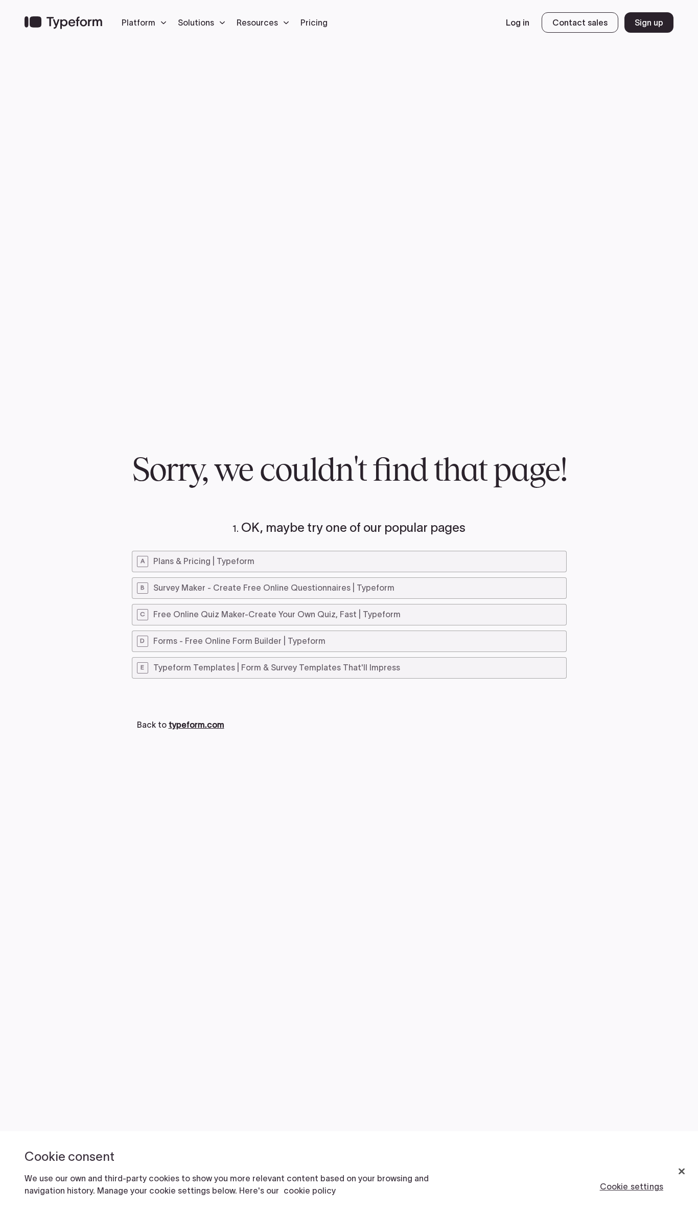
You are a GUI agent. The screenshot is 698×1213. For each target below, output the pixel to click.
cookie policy (310, 1190)
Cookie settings (631, 1186)
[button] (147, 22)
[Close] (681, 1171)
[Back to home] (63, 22)
